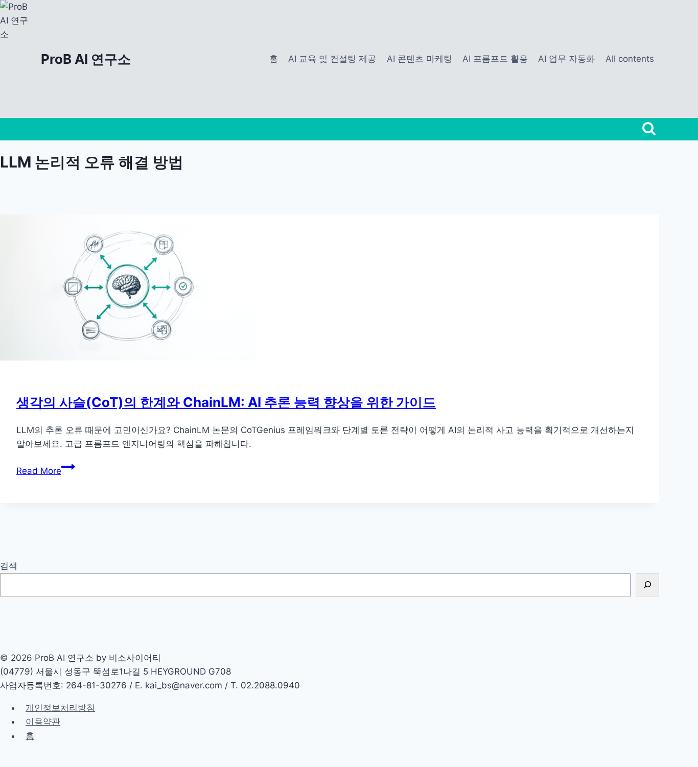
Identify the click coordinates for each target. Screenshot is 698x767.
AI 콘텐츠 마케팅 (419, 59)
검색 (8, 566)
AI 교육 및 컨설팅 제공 (332, 59)
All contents (630, 59)
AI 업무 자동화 (566, 59)
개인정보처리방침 (60, 708)
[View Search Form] (649, 129)
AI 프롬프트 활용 (495, 59)
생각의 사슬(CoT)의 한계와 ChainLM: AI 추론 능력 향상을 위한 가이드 (226, 402)
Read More (45, 471)
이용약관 (43, 721)
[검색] (647, 584)
